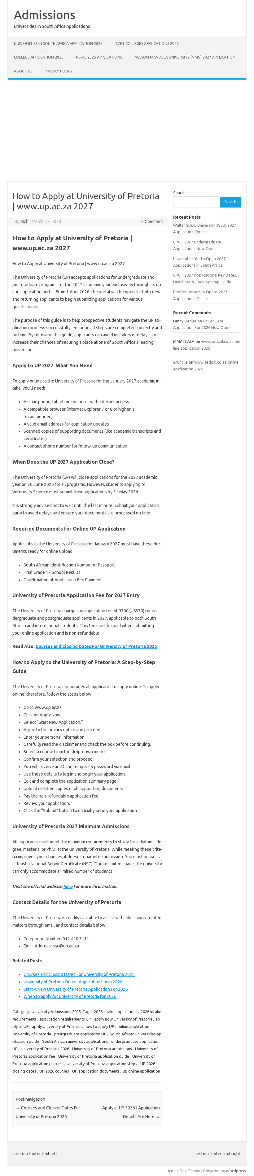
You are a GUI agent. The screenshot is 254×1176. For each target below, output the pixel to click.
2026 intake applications (116, 1011)
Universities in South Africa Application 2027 (58, 44)
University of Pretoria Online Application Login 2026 (73, 981)
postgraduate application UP (80, 1034)
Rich (24, 221)
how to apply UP (99, 1026)
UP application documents (96, 1071)
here (67, 886)
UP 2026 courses (54, 1071)
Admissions (44, 14)
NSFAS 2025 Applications (99, 57)
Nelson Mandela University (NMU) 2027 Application (184, 57)
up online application (141, 1071)
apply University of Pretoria (56, 1026)
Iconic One (177, 1171)
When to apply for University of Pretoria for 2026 (70, 996)
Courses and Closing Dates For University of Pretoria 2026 (96, 646)
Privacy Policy (58, 71)
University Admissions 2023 (56, 1011)
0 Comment (152, 221)
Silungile (180, 362)
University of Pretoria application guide (93, 1056)
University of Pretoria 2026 (45, 1049)
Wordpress (236, 1171)
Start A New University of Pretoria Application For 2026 (76, 989)
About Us (23, 71)
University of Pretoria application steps (102, 1063)
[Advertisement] (127, 130)
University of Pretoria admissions (102, 1049)
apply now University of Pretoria (123, 1019)
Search (179, 192)
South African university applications (75, 1041)
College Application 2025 (39, 57)
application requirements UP (65, 1019)
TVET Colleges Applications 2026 (147, 44)
